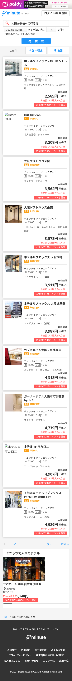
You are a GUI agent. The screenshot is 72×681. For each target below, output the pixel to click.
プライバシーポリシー (19, 655)
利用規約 (25, 650)
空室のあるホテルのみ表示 (20, 34)
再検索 (37, 41)
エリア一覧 (49, 660)
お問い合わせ (31, 660)
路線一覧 (63, 660)
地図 (60, 50)
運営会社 (12, 650)
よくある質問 (58, 650)
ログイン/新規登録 (55, 13)
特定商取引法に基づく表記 (50, 655)
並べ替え (37, 50)
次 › (48, 544)
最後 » (64, 544)
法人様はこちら (12, 660)
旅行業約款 (40, 650)
